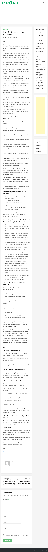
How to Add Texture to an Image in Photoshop (40, 63)
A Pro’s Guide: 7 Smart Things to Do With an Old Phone (40, 35)
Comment (6, 499)
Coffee (37, 142)
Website (5, 528)
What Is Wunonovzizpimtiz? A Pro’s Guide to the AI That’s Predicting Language (40, 69)
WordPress (37, 550)
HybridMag (44, 550)
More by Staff (14, 463)
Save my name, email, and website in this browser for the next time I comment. (16, 536)
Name (5, 516)
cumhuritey (38, 32)
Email (5, 522)
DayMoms (38, 147)
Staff (5, 37)
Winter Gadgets (39, 141)
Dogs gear (38, 148)
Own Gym (38, 150)
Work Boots (38, 145)
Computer (5, 29)
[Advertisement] (24, 15)
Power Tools (38, 151)
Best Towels (38, 144)
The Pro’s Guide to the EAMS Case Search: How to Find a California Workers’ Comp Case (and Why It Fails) (40, 85)
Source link (5, 452)
